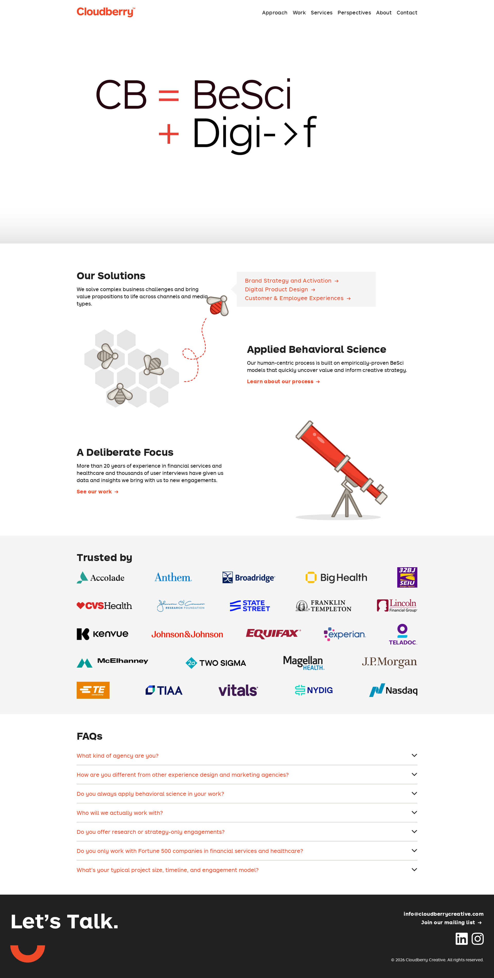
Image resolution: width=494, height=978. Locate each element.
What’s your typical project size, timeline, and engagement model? (168, 869)
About (384, 12)
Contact (407, 12)
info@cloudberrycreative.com (444, 914)
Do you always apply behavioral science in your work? (150, 793)
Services (321, 12)
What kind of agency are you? (117, 755)
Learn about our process (280, 381)
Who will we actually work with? (120, 812)
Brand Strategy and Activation (288, 280)
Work (299, 12)
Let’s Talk (64, 920)
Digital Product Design (276, 289)
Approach (274, 12)
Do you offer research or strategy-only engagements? (151, 831)
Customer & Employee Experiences (294, 298)
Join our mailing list (448, 922)
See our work (94, 491)
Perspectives (354, 12)
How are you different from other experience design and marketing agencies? (183, 774)
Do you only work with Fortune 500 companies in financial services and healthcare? (190, 850)
